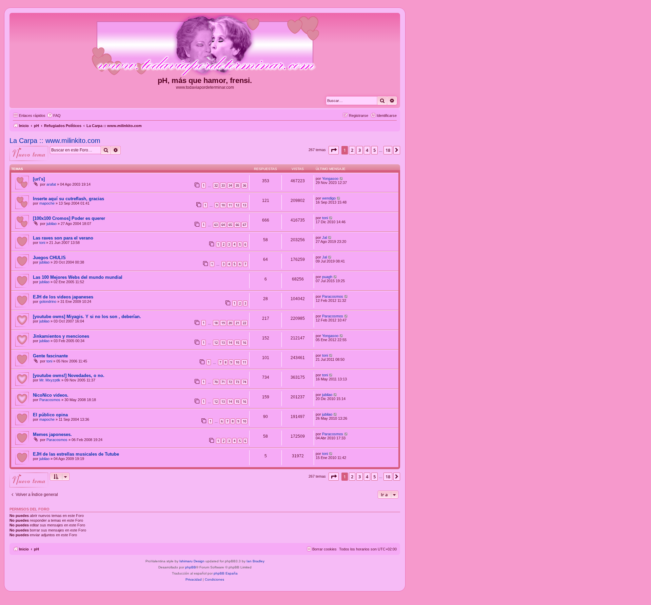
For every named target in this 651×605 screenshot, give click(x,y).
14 (230, 342)
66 (237, 225)
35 (237, 185)
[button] (334, 150)
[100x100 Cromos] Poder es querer (69, 218)
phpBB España (226, 573)
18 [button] (388, 150)
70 (216, 382)
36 (244, 185)
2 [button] (352, 150)
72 (230, 382)
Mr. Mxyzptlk (49, 380)
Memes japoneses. (52, 434)
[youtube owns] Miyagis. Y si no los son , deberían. (87, 316)
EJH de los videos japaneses (63, 296)
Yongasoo (330, 178)
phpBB (190, 567)
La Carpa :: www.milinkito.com (54, 140)
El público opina (50, 414)
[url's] (39, 179)
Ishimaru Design (191, 561)
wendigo (329, 198)
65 (230, 225)
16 (244, 342)
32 (216, 185)
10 (223, 205)
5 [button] (374, 150)
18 (216, 323)
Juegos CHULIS (49, 257)
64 (223, 225)
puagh (327, 277)
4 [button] (367, 150)
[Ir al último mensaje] (341, 178)
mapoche (47, 203)
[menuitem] (54, 115)
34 (230, 185)
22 (244, 323)
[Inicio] (205, 45)
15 (237, 342)
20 (230, 323)
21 (237, 323)
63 (216, 225)
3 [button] (359, 150)
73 (237, 382)
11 (230, 205)
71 (223, 382)
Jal (324, 237)
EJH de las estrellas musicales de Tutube (76, 454)
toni (325, 218)
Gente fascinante (50, 355)
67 (244, 225)
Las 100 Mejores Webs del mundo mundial (77, 277)
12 (237, 205)
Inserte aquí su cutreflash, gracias (68, 198)
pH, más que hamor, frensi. (205, 80)
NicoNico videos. (50, 395)
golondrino (47, 301)
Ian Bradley (255, 561)
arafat (51, 184)
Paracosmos (332, 296)
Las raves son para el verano (63, 238)
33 (223, 185)
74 (244, 382)
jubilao (51, 224)
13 (244, 205)
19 (223, 323)
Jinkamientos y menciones (61, 336)
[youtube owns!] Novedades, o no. (68, 375)
